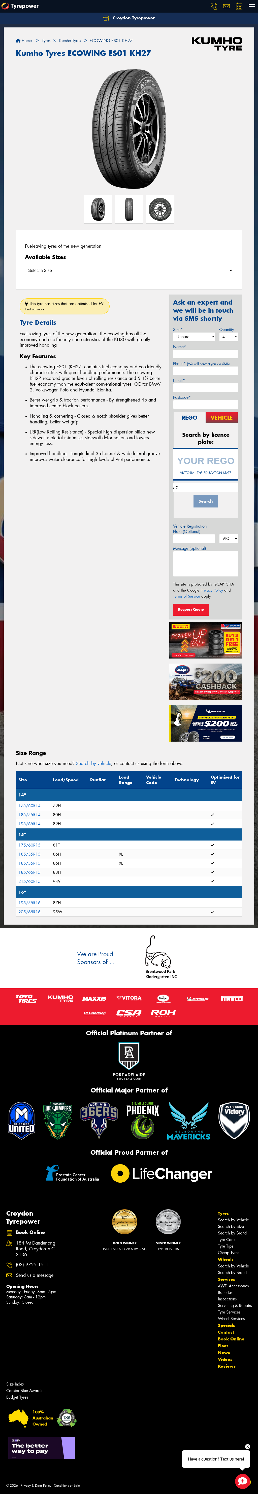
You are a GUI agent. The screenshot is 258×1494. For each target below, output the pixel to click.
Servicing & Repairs (235, 1305)
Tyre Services (229, 1312)
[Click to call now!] (214, 6)
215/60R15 (29, 881)
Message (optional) (189, 548)
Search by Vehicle (233, 1220)
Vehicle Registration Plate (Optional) (190, 529)
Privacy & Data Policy (36, 1485)
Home (26, 40)
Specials (226, 1325)
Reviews (227, 1366)
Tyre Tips (225, 1246)
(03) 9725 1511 (32, 1265)
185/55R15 (29, 854)
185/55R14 (29, 814)
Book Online (231, 1339)
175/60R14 (29, 805)
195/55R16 (29, 902)
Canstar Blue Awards (24, 1390)
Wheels (226, 1259)
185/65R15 (29, 872)
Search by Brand (232, 1233)
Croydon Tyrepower (133, 18)
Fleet (223, 1346)
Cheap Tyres (228, 1252)
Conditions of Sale (67, 1485)
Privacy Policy (212, 590)
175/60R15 (29, 845)
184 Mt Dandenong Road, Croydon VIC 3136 (35, 1249)
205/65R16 (29, 912)
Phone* (201, 363)
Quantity (226, 329)
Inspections (227, 1299)
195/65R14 (29, 823)
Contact (226, 1332)
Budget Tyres (17, 1397)
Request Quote (191, 609)
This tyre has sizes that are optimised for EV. (64, 306)
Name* (179, 346)
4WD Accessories (233, 1286)
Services (226, 1279)
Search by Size (231, 1226)
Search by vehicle (93, 763)
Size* (178, 329)
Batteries (225, 1292)
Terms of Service (186, 596)
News (224, 1352)
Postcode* (182, 397)
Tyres (223, 1213)
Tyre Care (226, 1239)
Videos (225, 1359)
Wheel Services (231, 1318)
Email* (179, 380)
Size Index (15, 1384)
